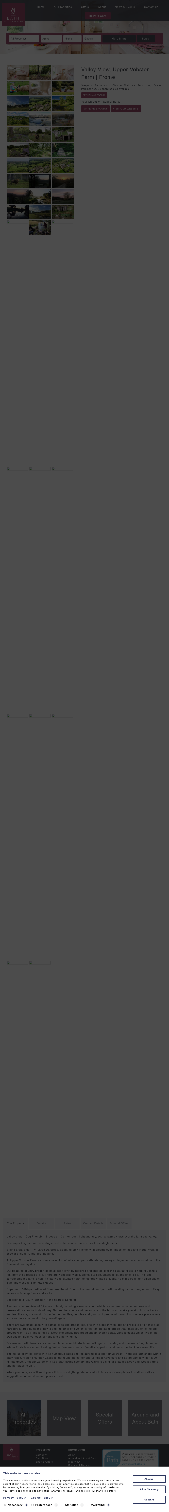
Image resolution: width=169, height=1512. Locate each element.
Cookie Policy (42, 1497)
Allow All (149, 1479)
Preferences (43, 1505)
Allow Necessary (149, 1489)
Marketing (98, 1505)
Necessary (15, 1505)
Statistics (71, 1505)
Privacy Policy (14, 1497)
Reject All (149, 1499)
